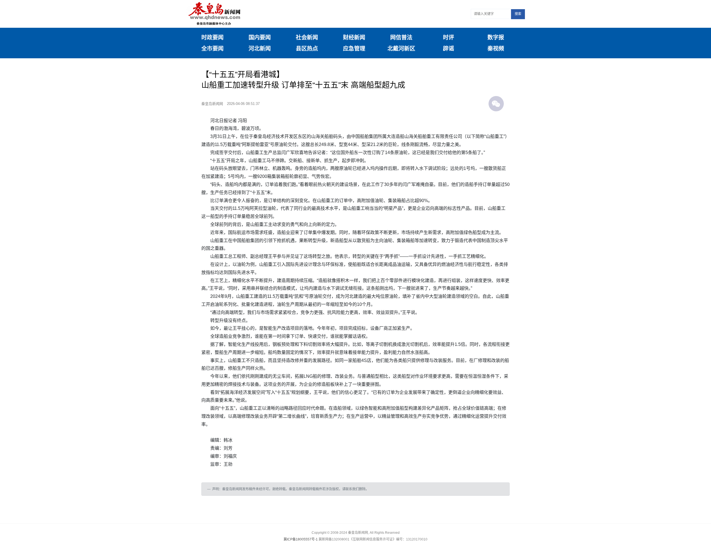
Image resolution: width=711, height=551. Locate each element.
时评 (448, 37)
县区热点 (307, 49)
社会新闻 (307, 37)
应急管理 (354, 49)
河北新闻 (260, 49)
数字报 (495, 37)
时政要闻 (212, 37)
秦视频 (495, 49)
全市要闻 (212, 49)
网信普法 (401, 37)
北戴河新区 (401, 49)
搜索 (518, 14)
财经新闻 (354, 37)
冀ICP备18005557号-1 (301, 539)
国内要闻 (260, 37)
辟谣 (448, 49)
